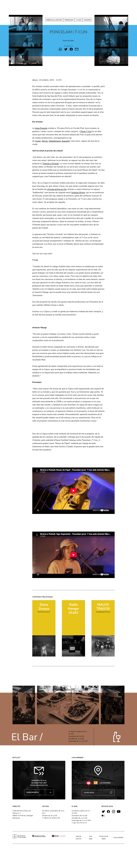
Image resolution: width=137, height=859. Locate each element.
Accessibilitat (118, 837)
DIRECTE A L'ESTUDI (54, 20)
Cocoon (87, 20)
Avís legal (90, 837)
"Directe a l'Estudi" (50, 163)
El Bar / (27, 737)
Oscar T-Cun (86, 131)
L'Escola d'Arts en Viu (57, 189)
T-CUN (78, 20)
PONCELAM (68, 20)
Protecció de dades (103, 837)
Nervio (45, 141)
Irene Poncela (41, 128)
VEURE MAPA (89, 793)
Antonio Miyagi (78, 192)
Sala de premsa (78, 837)
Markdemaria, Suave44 (59, 141)
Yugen (38, 141)
